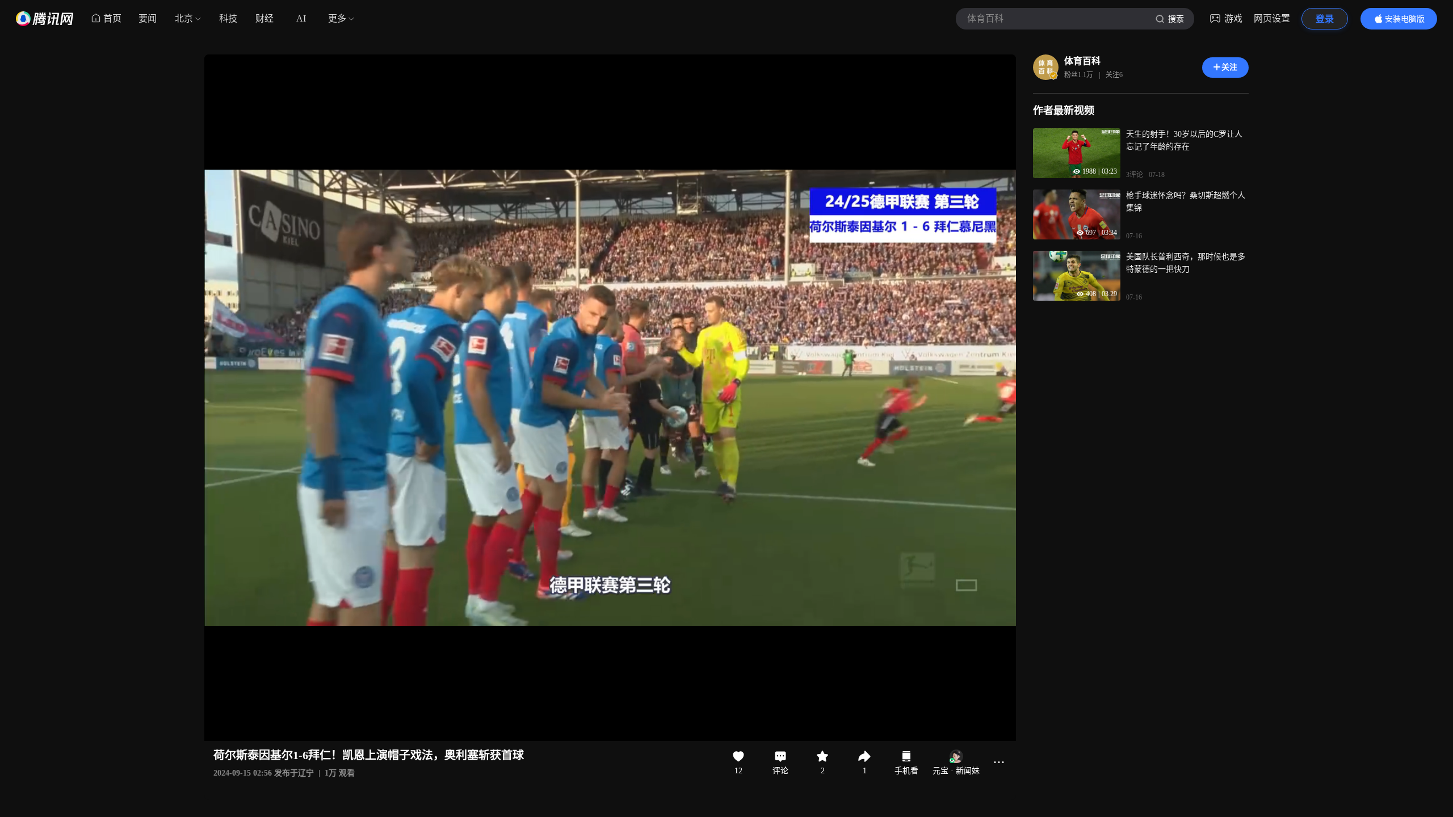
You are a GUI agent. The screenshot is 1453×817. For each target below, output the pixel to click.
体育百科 (1082, 61)
